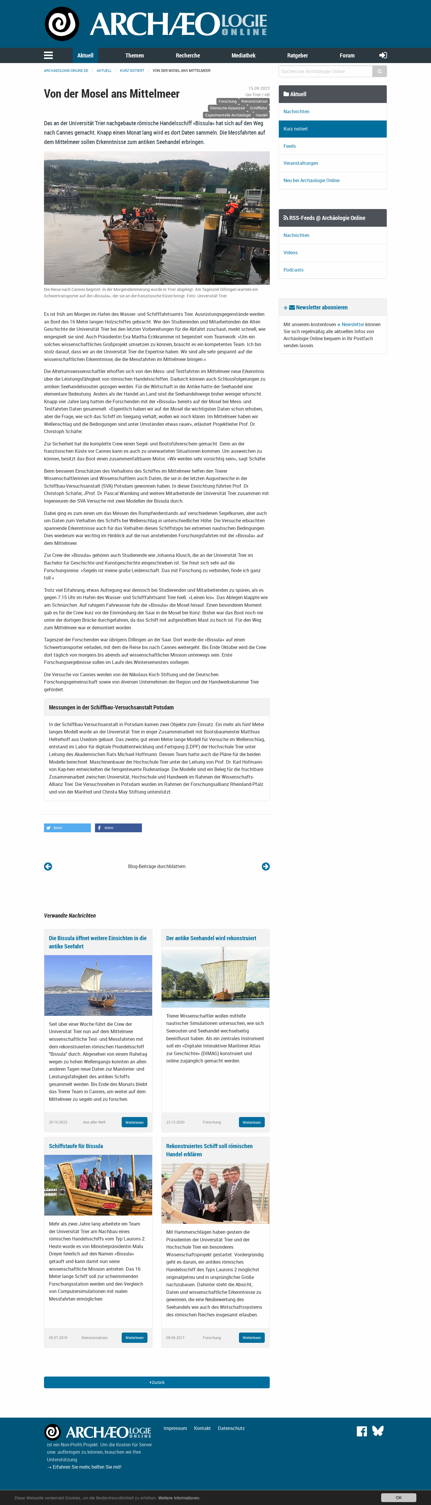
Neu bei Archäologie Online (312, 180)
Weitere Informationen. (179, 1498)
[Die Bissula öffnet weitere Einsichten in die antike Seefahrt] (98, 985)
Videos (291, 252)
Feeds (290, 146)
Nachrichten (296, 111)
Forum (347, 55)
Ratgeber (297, 55)
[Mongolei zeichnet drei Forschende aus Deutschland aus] (48, 866)
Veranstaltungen (301, 163)
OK (399, 1497)
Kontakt (202, 1428)
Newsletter (353, 324)
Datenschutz (231, 1428)
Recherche (188, 55)
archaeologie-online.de (66, 70)
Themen (134, 55)
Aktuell (85, 55)
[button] (67, 827)
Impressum (175, 1428)
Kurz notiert (132, 70)
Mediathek (243, 55)
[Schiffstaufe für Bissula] (98, 1185)
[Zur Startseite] (157, 23)
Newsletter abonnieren (321, 307)
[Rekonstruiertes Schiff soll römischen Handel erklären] (215, 1193)
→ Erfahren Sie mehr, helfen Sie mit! (84, 1467)
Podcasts (293, 270)
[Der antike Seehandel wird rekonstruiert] (215, 976)
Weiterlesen (134, 1122)
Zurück (157, 1382)
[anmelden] (383, 55)
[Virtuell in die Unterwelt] (266, 866)
